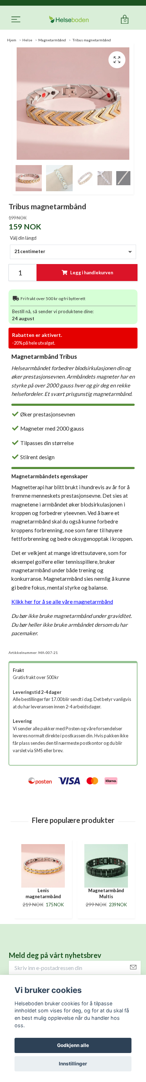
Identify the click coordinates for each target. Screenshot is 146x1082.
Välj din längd (23, 238)
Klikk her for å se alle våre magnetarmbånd (62, 601)
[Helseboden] (68, 19)
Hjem (11, 40)
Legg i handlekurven (91, 272)
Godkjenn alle (73, 1045)
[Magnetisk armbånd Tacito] (111, 866)
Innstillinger (73, 1063)
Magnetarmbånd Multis (48, 893)
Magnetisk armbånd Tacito (111, 893)
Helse (27, 40)
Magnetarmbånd (52, 40)
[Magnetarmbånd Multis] (47, 866)
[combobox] (73, 252)
